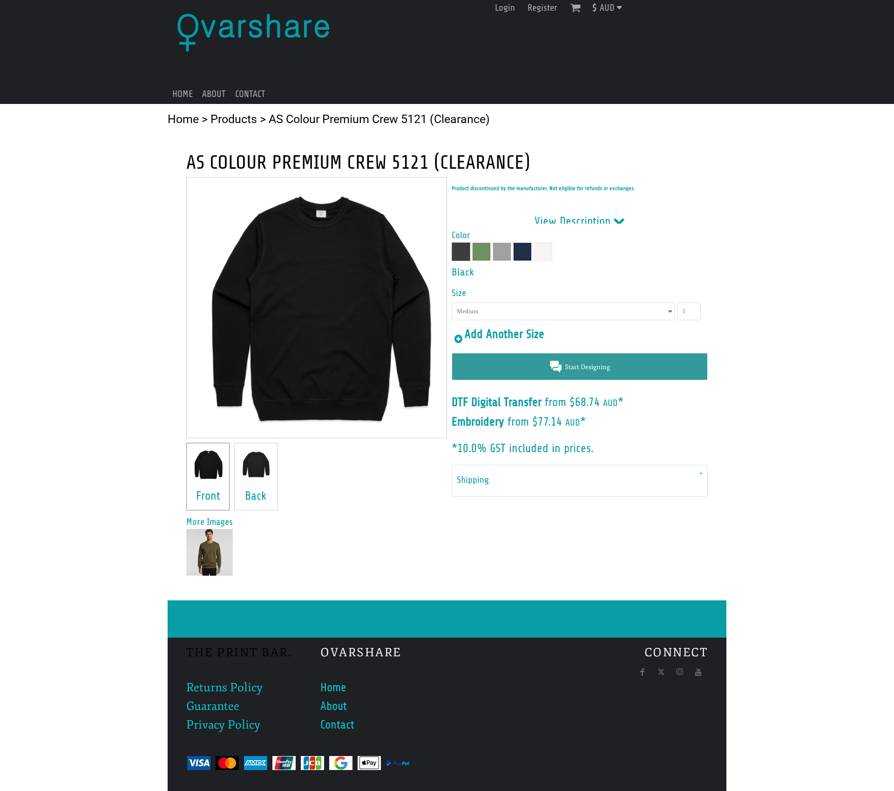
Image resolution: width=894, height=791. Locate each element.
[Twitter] (661, 672)
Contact (337, 724)
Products (233, 119)
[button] (610, 8)
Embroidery (478, 421)
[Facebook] (642, 672)
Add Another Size (504, 334)
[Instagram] (679, 672)
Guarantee (212, 706)
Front (208, 495)
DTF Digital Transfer (497, 402)
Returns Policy (224, 687)
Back (256, 495)
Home (183, 119)
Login (505, 7)
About (333, 706)
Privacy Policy (223, 724)
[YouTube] (698, 672)
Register (542, 7)
